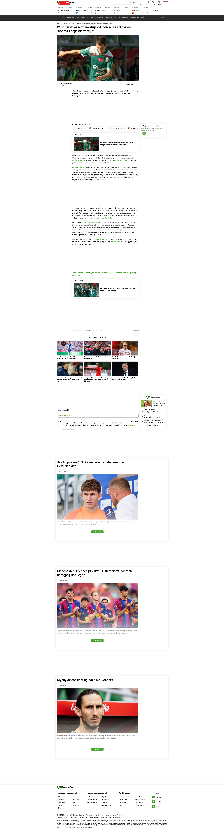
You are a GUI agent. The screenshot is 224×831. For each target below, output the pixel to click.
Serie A (104, 802)
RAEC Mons (116, 242)
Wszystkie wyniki (158, 10)
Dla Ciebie (61, 18)
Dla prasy (82, 815)
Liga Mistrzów (106, 797)
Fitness (60, 805)
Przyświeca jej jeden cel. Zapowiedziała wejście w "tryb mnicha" (152, 411)
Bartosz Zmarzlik (140, 799)
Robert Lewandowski (125, 797)
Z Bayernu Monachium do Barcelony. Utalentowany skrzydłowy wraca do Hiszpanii (96, 379)
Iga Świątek (122, 802)
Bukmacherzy (99, 18)
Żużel (91, 18)
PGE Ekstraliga (106, 805)
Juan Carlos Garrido (108, 218)
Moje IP (96, 817)
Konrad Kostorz (66, 83)
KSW (59, 808)
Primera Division (92, 802)
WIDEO (117, 18)
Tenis (77, 18)
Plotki (91, 817)
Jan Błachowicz (140, 802)
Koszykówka (135, 18)
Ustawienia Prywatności (101, 815)
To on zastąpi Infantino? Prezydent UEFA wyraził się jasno (123, 378)
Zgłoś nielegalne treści (69, 429)
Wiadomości (103, 817)
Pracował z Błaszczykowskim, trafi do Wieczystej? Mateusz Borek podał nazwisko (69, 379)
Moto (143, 18)
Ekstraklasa (90, 797)
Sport (110, 817)
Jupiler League (79, 167)
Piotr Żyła (122, 805)
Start (58, 23)
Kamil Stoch (139, 797)
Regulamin (120, 815)
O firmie (75, 815)
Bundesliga (105, 799)
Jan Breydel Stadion (91, 222)
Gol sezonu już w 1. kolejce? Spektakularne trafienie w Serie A (153, 416)
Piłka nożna (70, 18)
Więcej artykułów (152, 425)
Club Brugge (71, 23)
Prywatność (89, 815)
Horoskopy (66, 817)
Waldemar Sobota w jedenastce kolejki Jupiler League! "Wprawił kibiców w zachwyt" (116, 144)
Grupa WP (69, 815)
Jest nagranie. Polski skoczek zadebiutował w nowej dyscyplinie (153, 421)
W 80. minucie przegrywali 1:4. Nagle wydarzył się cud (159, 403)
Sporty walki (109, 18)
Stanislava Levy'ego (122, 160)
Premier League (92, 799)
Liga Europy (87, 330)
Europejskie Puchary (78, 330)
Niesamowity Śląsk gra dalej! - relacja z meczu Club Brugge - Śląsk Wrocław (118, 290)
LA (147, 18)
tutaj (91, 827)
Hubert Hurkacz (140, 805)
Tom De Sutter (99, 180)
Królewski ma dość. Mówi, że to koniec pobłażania (97, 357)
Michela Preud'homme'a (100, 239)
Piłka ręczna (125, 18)
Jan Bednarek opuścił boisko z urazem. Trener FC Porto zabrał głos (70, 357)
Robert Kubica (123, 799)
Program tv (74, 817)
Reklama (113, 815)
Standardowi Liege (89, 170)
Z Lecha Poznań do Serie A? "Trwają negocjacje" (123, 357)
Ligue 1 (89, 805)
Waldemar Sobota (78, 160)
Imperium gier (117, 817)
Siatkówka (84, 18)
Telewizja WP (83, 817)
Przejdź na (63, 3)
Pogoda (59, 817)
